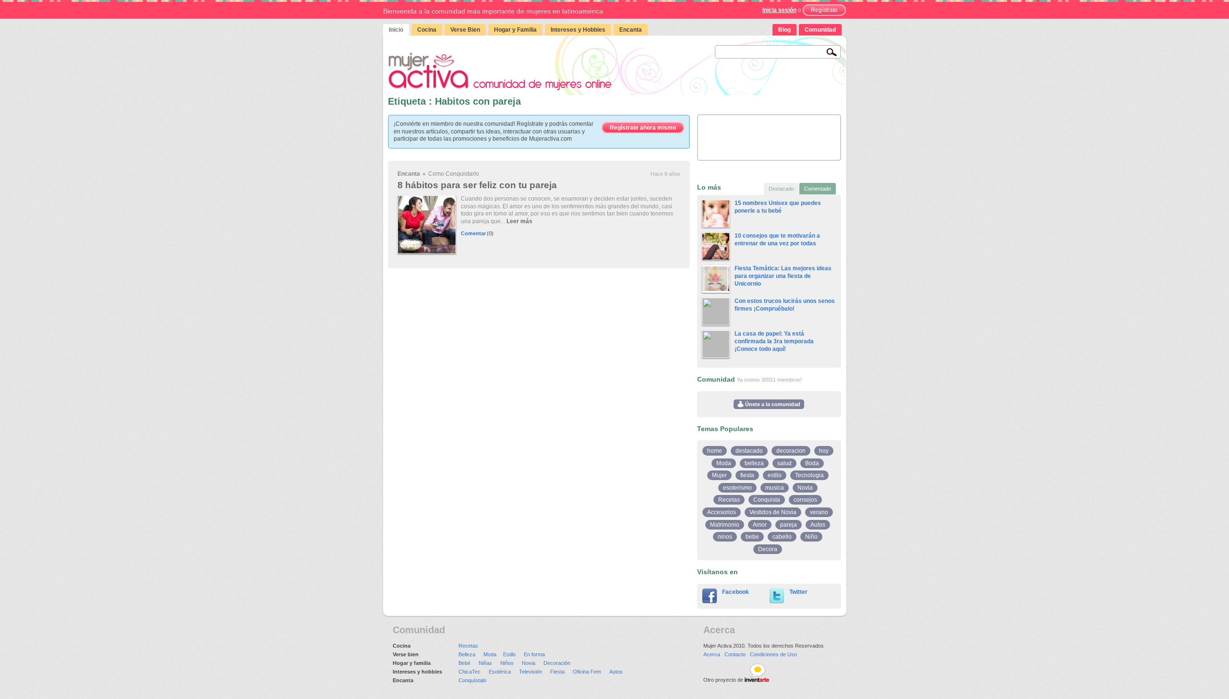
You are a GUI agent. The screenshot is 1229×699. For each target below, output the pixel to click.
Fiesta (557, 672)
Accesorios (721, 512)
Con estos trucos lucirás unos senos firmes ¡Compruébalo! (785, 305)
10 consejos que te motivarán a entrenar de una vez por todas (777, 239)
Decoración (556, 663)
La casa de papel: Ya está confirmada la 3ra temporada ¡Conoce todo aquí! (774, 341)
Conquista (766, 499)
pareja (788, 524)
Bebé (464, 663)
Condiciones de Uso (773, 654)
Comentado (817, 189)
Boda (812, 463)
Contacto (735, 654)
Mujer (719, 475)
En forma (534, 654)
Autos (817, 524)
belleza (754, 463)
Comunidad (820, 29)
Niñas (485, 663)
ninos (725, 536)
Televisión (530, 672)
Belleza (466, 654)
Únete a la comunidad (772, 404)
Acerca (711, 654)
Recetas (729, 499)
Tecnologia (809, 475)
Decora (767, 549)
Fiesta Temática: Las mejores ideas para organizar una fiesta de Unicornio (783, 276)
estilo (775, 475)
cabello (782, 536)
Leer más (519, 221)
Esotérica (500, 672)
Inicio (396, 29)
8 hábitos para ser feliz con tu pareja (477, 185)
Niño (811, 536)
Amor (760, 524)
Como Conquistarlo (453, 173)
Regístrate (824, 10)
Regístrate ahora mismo (643, 127)
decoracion (791, 450)
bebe (752, 536)
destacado (749, 450)
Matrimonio (724, 524)
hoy (824, 450)
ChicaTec (469, 672)
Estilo (509, 654)
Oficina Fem (587, 672)
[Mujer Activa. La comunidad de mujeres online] (500, 71)
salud (784, 463)
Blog (784, 29)
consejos (805, 499)
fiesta (747, 475)
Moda (723, 463)
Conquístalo (472, 680)
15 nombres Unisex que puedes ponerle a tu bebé (778, 207)
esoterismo (737, 487)
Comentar (473, 233)
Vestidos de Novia (772, 512)
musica (774, 487)
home (714, 450)
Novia (805, 487)
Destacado (781, 189)
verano (819, 512)
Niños (507, 663)
